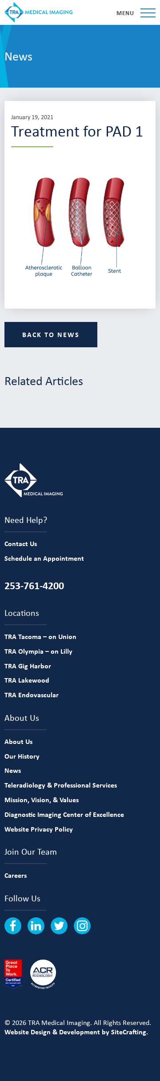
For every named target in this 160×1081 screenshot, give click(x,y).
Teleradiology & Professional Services (60, 785)
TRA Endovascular (31, 694)
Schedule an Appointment (44, 558)
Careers (15, 875)
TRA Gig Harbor (27, 666)
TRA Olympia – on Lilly (38, 651)
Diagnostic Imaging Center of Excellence (64, 814)
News (12, 770)
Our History (22, 756)
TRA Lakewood (26, 680)
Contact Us (20, 543)
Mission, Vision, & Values (41, 799)
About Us (18, 741)
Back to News (51, 334)
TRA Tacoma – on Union (40, 636)
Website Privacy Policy (38, 829)
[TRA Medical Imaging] (38, 12)
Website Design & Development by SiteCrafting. (76, 1032)
